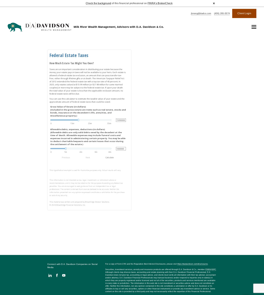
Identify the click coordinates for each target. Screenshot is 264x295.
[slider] (80, 120)
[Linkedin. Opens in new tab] (50, 275)
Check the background (98, 3)
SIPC (214, 269)
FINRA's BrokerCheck (160, 3)
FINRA (208, 269)
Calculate (109, 157)
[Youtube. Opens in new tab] (63, 275)
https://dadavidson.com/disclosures (192, 264)
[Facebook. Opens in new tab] (57, 275)
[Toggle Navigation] (253, 27)
